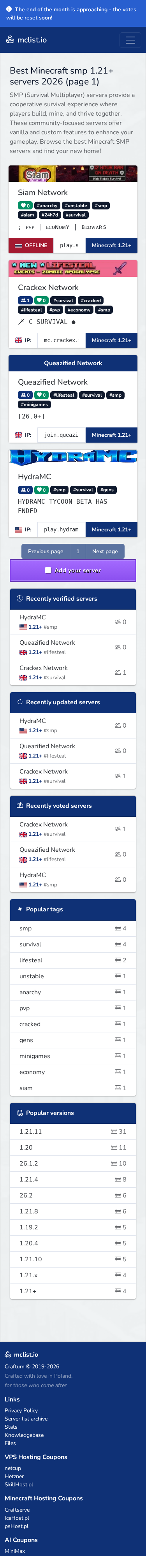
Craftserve (17, 1510)
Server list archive (26, 1418)
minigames (73, 1056)
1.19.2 (73, 1227)
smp (73, 928)
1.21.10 (73, 1259)
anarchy (73, 992)
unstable (73, 976)
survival (73, 944)
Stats (11, 1427)
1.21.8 (73, 1211)
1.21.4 (73, 1179)
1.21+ (73, 1291)
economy (73, 1072)
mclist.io (31, 40)
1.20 (73, 1147)
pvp (73, 1008)
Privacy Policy (21, 1410)
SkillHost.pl (19, 1484)
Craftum (15, 1366)
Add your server (77, 570)
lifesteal (73, 960)
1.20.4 (73, 1243)
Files (10, 1443)
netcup (13, 1468)
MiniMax (15, 1551)
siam (73, 1088)
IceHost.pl (17, 1518)
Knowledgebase (24, 1435)
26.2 (73, 1195)
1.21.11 (73, 1131)
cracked (73, 1024)
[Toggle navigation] (130, 40)
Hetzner (14, 1476)
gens (73, 1040)
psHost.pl (16, 1526)
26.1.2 (73, 1163)
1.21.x (73, 1275)
